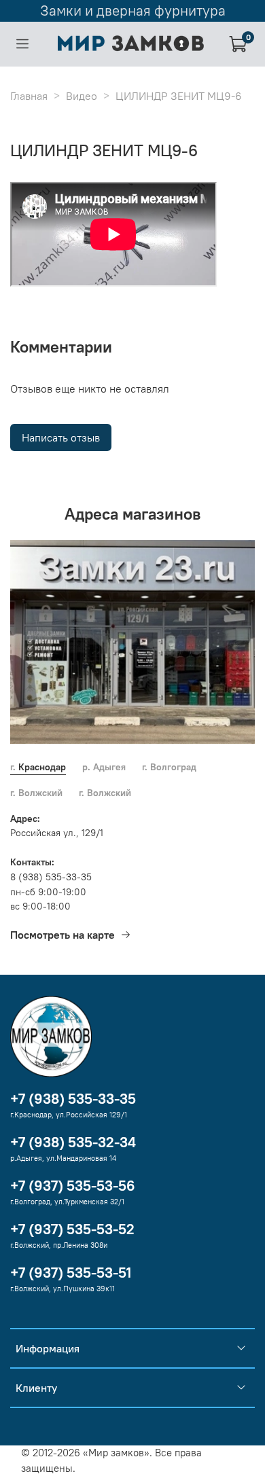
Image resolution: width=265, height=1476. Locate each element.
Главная (29, 96)
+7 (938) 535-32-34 (73, 1142)
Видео (81, 96)
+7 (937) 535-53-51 (70, 1272)
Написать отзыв (61, 437)
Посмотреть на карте (62, 934)
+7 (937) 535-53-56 (72, 1185)
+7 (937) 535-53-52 (72, 1229)
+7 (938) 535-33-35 (73, 1099)
